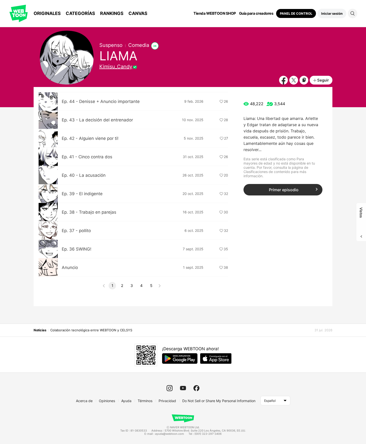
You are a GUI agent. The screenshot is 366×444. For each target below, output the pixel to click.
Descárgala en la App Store (216, 358)
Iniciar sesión (332, 13)
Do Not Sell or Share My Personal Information (218, 401)
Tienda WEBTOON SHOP (214, 13)
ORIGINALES (47, 13)
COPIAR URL (304, 80)
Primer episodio (284, 189)
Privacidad (167, 401)
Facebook (283, 80)
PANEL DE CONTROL (296, 13)
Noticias (40, 330)
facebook (196, 388)
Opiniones (107, 401)
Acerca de (84, 401)
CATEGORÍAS (80, 13)
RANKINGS (111, 13)
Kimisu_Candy (115, 67)
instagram (169, 388)
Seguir (323, 80)
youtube (183, 388)
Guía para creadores (256, 13)
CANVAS (137, 13)
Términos (145, 401)
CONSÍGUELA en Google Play (179, 358)
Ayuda (126, 401)
